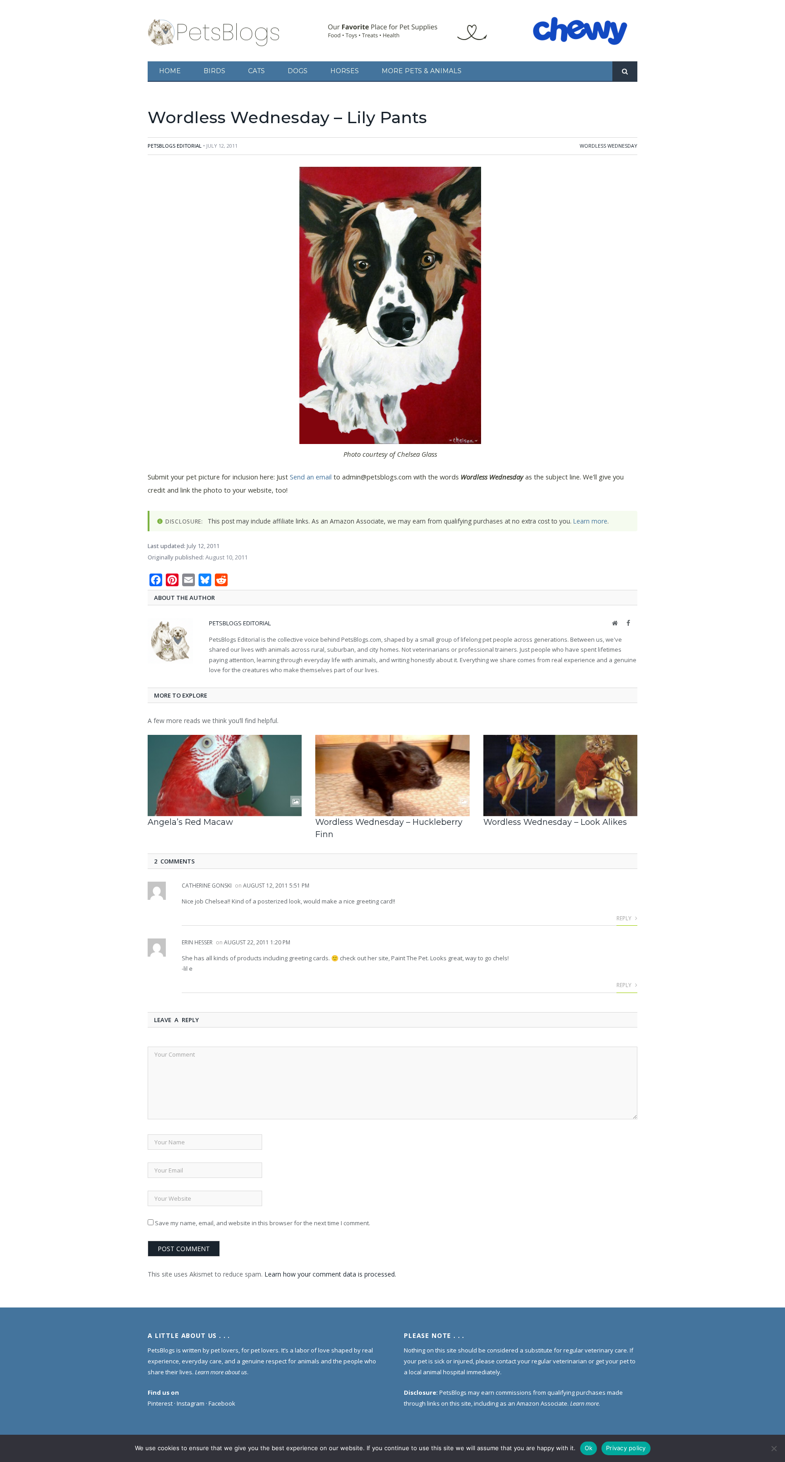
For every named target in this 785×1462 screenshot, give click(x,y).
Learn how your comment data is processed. (330, 1274)
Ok (589, 1448)
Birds (214, 71)
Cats (256, 71)
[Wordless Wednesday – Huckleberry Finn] (392, 775)
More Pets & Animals (422, 71)
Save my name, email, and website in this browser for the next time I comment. (262, 1223)
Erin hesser (197, 942)
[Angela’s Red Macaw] (225, 775)
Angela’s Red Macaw (190, 822)
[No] (773, 1448)
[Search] (624, 71)
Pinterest (160, 1403)
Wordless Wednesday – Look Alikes (555, 822)
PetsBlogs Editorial (175, 145)
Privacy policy (626, 1448)
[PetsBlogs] (214, 30)
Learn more (590, 521)
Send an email (311, 476)
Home (170, 71)
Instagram (190, 1403)
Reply (624, 918)
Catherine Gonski (207, 885)
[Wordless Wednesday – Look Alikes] (560, 775)
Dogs (298, 71)
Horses (344, 71)
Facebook (222, 1403)
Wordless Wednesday (608, 145)
